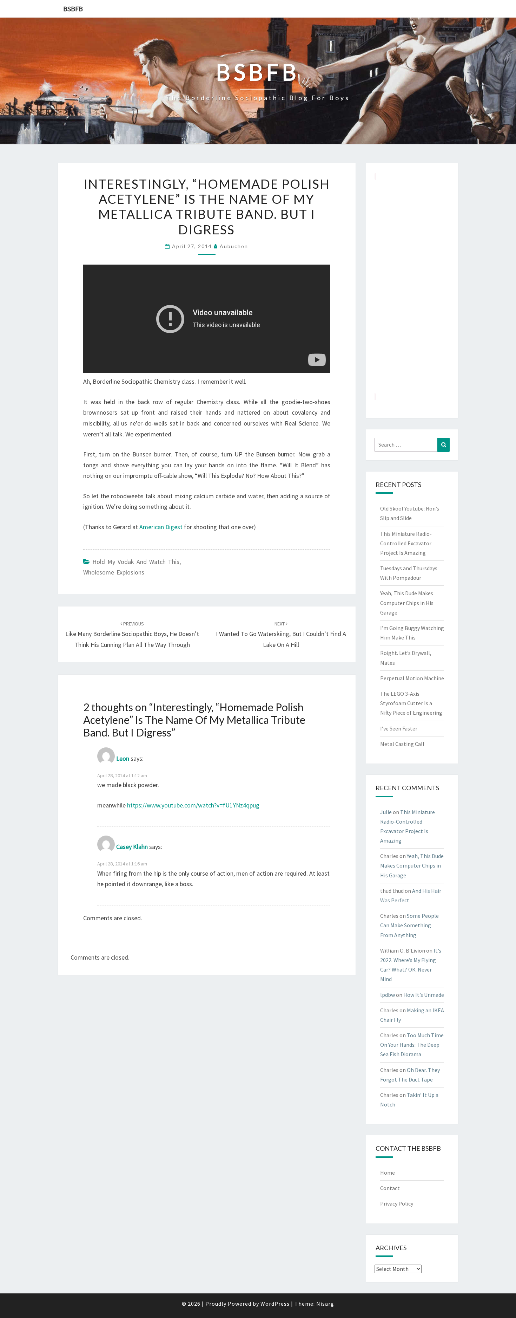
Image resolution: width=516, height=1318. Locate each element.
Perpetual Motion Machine (412, 678)
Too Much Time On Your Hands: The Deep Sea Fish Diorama (412, 1045)
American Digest (161, 527)
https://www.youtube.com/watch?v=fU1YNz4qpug (193, 805)
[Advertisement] (412, 286)
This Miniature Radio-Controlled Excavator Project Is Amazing (406, 543)
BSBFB (73, 8)
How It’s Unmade (423, 994)
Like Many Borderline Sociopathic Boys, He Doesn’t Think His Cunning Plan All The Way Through (132, 635)
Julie (386, 812)
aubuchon (234, 246)
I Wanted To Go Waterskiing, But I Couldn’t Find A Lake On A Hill (281, 635)
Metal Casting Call (402, 743)
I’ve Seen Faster (398, 728)
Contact (390, 1188)
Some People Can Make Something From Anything (409, 925)
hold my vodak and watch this (135, 562)
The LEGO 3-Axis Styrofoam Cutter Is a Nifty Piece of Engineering (411, 703)
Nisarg (325, 1303)
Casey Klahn (132, 847)
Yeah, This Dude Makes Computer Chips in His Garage (407, 603)
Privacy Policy (396, 1203)
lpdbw (387, 994)
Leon (122, 758)
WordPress (275, 1303)
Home (387, 1172)
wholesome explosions (113, 572)
